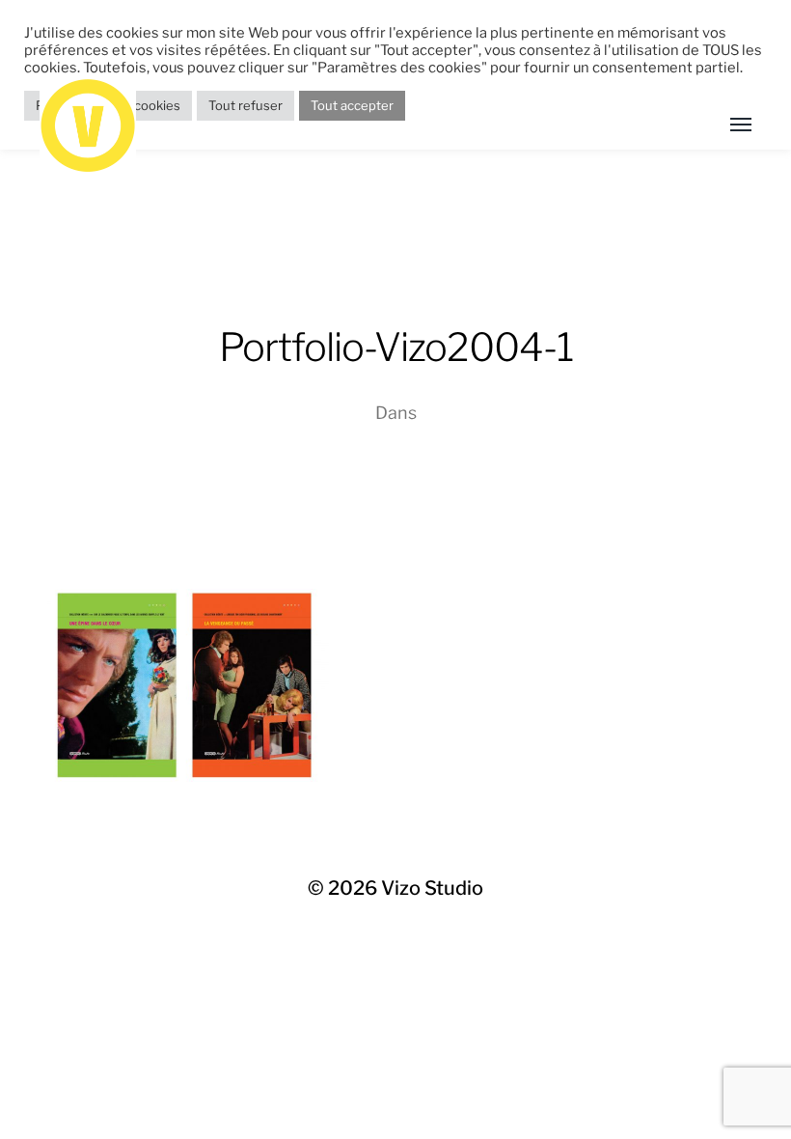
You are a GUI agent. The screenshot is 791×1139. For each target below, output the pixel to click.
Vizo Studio (432, 888)
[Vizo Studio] (357, 125)
